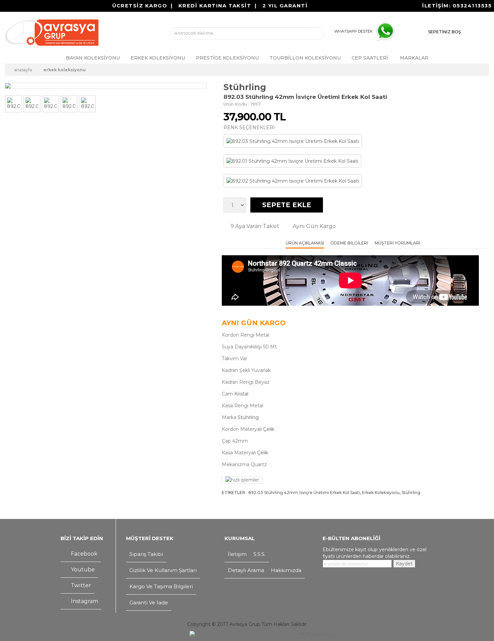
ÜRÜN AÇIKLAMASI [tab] (305, 243)
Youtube (82, 569)
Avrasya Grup (245, 624)
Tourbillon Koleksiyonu (305, 58)
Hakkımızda (286, 570)
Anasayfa (22, 69)
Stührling (244, 87)
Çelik (268, 429)
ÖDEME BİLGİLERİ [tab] (349, 243)
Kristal (241, 394)
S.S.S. (259, 554)
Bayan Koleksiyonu (93, 58)
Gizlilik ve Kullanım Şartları (163, 570)
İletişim (237, 554)
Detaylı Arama (246, 570)
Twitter (80, 585)
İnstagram (84, 601)
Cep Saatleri (370, 58)
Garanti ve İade (148, 602)
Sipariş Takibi (146, 554)
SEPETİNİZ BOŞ (444, 31)
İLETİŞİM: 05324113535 (457, 6)
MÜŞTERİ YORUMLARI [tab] (397, 243)
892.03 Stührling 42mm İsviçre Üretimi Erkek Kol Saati (304, 492)
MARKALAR (414, 58)
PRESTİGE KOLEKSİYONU (227, 58)
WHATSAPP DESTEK (353, 31)
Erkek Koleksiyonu (158, 58)
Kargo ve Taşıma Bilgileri (161, 586)
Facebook (83, 554)
